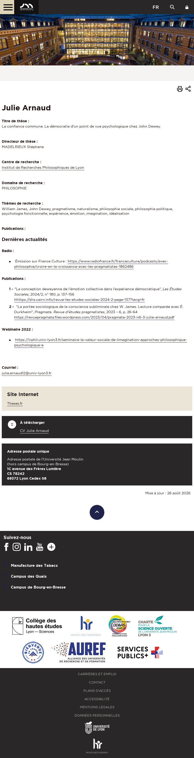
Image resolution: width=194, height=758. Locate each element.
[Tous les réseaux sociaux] (51, 547)
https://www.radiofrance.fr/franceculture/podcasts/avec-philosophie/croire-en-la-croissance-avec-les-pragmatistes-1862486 (91, 263)
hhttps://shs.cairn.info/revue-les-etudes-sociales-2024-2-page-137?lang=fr (79, 300)
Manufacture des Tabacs (34, 565)
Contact (97, 682)
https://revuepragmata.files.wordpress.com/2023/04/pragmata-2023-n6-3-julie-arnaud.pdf (94, 317)
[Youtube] (40, 547)
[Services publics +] (139, 653)
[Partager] (188, 89)
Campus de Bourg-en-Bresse (38, 587)
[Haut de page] (97, 512)
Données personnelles (97, 715)
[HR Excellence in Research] (85, 626)
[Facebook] (6, 547)
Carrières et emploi (97, 674)
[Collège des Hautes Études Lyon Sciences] (37, 626)
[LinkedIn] (28, 547)
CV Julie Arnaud (34, 431)
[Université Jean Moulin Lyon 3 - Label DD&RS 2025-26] (119, 626)
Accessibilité (97, 699)
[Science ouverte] (157, 626)
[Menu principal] (7, 7)
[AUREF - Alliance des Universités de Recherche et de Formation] (78, 653)
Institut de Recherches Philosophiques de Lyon (43, 167)
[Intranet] (187, 7)
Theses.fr (15, 403)
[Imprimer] (180, 89)
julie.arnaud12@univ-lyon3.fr (27, 373)
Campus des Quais (29, 576)
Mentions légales (97, 707)
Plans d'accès (97, 690)
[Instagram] (17, 547)
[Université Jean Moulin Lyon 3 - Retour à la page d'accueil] (26, 7)
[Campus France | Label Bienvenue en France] (33, 653)
